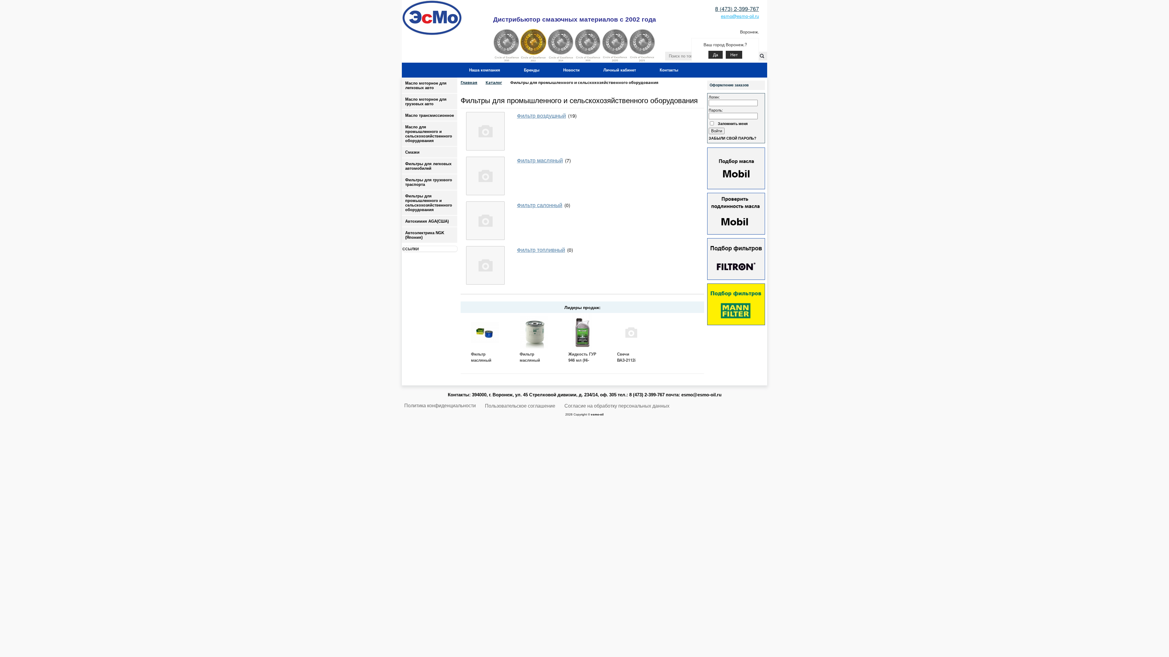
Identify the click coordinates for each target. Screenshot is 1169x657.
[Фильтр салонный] (485, 220)
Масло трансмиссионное (429, 115)
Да (715, 54)
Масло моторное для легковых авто (426, 85)
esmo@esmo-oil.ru (740, 16)
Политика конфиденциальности (440, 405)
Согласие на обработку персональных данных (616, 405)
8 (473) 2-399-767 (737, 8)
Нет (734, 54)
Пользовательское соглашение (520, 405)
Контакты (669, 70)
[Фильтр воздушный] (485, 131)
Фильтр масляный (540, 160)
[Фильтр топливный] (485, 265)
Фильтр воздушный (541, 115)
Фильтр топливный (541, 249)
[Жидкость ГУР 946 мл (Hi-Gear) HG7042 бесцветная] (582, 332)
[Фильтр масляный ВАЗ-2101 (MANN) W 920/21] (534, 332)
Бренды (531, 70)
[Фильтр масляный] (485, 176)
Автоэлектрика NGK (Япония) (424, 235)
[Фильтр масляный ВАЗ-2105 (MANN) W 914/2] (485, 332)
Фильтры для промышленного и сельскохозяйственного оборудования (579, 100)
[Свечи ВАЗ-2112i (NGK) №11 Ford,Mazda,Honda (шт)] (631, 332)
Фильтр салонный (539, 205)
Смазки (412, 152)
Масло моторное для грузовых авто (426, 101)
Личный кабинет (619, 70)
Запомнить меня (733, 123)
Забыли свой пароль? (732, 138)
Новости (571, 70)
